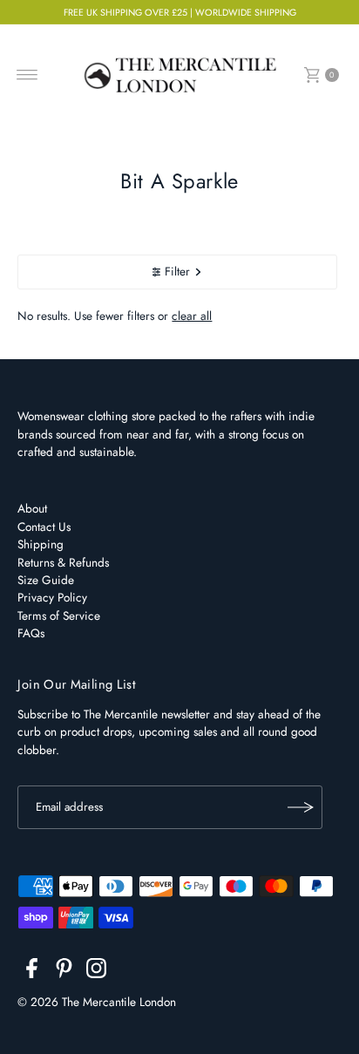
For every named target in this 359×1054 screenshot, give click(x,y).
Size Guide (45, 579)
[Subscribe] (300, 807)
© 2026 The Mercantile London (96, 1001)
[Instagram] (96, 971)
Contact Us (44, 526)
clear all (192, 315)
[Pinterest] (64, 971)
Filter (177, 271)
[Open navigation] (27, 75)
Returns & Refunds (63, 562)
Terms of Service (58, 615)
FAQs (30, 633)
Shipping (40, 544)
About (32, 508)
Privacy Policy (52, 597)
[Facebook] (32, 971)
